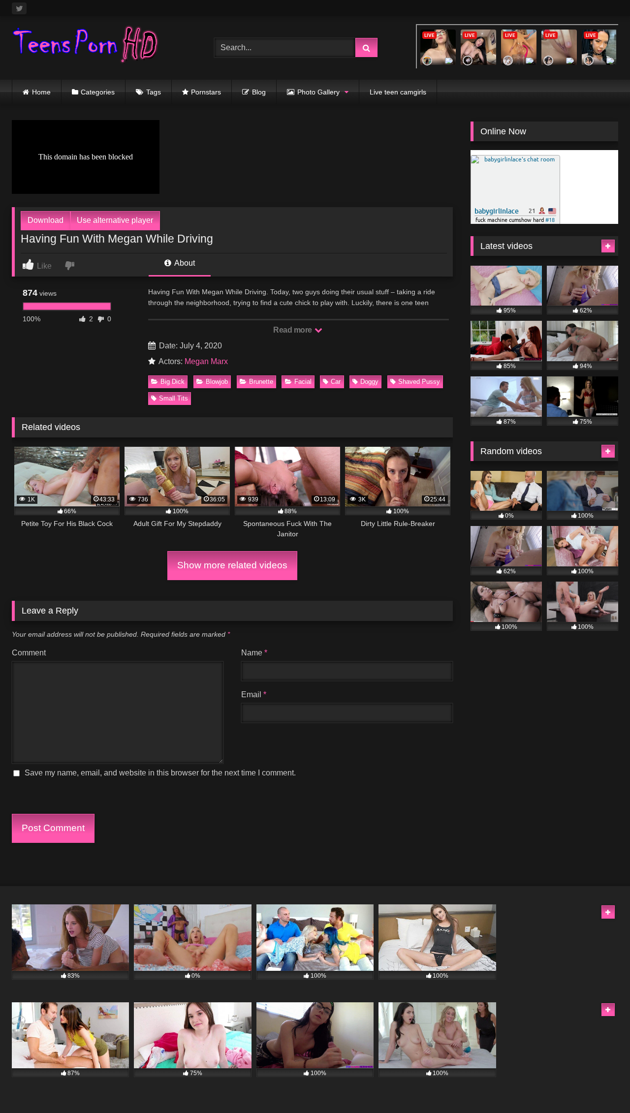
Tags (153, 92)
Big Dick (172, 381)
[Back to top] (599, 1083)
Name (254, 653)
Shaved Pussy (419, 381)
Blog (259, 92)
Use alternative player (115, 220)
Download (45, 220)
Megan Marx (206, 361)
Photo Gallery (318, 92)
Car (336, 381)
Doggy (369, 381)
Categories (98, 92)
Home (41, 92)
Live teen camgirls (398, 92)
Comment (29, 653)
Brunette (261, 381)
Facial (303, 381)
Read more (293, 330)
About (184, 263)
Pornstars (206, 92)
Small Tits (173, 398)
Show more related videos (232, 565)
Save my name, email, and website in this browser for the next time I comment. (160, 773)
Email (253, 694)
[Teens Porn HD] (85, 46)
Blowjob (217, 381)
